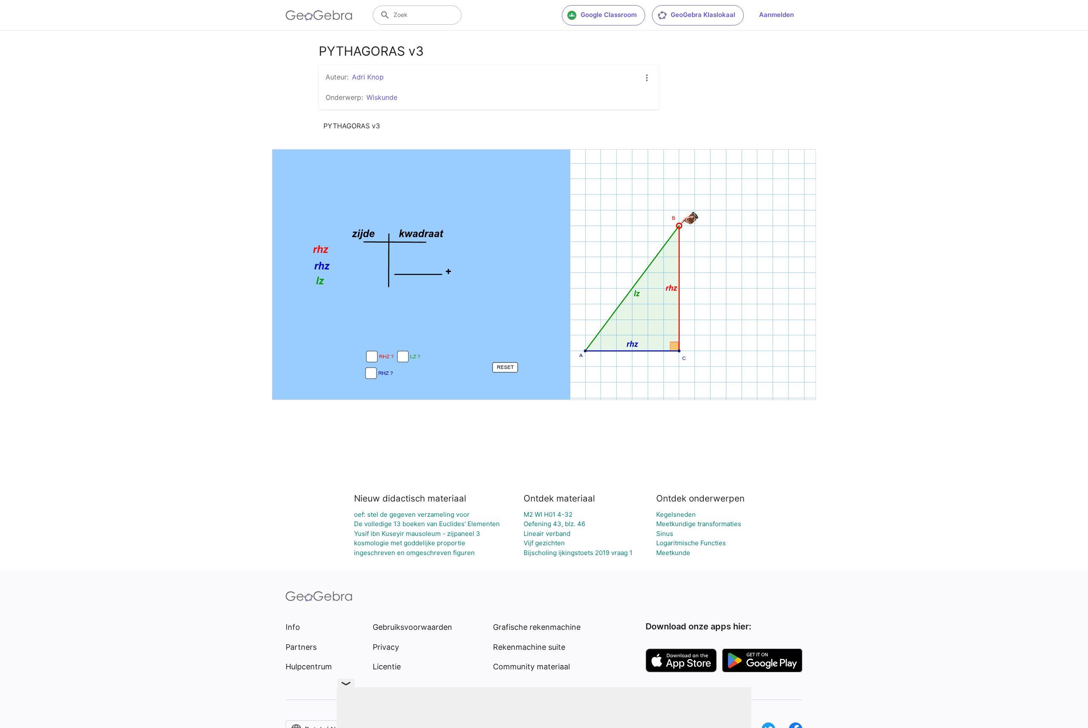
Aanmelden (776, 15)
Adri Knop (368, 77)
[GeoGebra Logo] (319, 15)
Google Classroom (609, 15)
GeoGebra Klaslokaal (703, 15)
